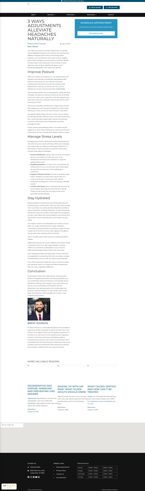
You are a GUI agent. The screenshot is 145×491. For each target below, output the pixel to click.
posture (30, 55)
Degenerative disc (34, 398)
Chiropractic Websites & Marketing (109, 489)
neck (50, 82)
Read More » (32, 409)
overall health (60, 89)
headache (36, 53)
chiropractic (108, 401)
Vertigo (89, 396)
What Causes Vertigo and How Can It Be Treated (101, 389)
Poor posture (58, 79)
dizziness (94, 401)
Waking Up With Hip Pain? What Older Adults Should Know (72, 389)
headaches (39, 68)
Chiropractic (32, 403)
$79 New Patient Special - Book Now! (73, 1)
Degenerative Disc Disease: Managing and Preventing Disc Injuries (41, 389)
